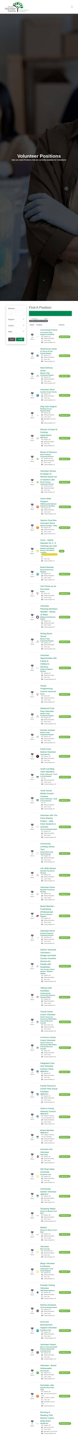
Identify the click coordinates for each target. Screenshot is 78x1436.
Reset (11, 339)
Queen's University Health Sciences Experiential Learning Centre (48, 1349)
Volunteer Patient (48, 1344)
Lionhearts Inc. (45, 754)
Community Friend (48, 330)
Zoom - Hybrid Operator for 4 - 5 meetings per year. (48, 543)
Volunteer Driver (47, 887)
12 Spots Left (64, 777)
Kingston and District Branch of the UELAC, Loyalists (47, 550)
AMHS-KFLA (44, 1071)
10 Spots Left (64, 507)
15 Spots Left (64, 827)
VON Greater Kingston (47, 1290)
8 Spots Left (64, 337)
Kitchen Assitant (47, 730)
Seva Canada (44, 1371)
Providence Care (45, 1174)
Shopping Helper (48, 1209)
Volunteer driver (47, 389)
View (61, 551)
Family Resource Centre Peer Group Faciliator (48, 1089)
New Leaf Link (45, 1249)
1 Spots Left (64, 459)
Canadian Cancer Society (48, 392)
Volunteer (44, 1246)
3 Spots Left (64, 395)
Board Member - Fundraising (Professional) (47, 909)
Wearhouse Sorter (48, 349)
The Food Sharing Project (48, 829)
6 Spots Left (64, 355)
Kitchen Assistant (48, 1305)
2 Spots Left (64, 438)
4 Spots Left (64, 1156)
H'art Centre (44, 1154)
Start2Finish (44, 1423)
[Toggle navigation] (71, 7)
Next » (46, 319)
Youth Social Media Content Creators (47, 793)
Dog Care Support (48, 406)
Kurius (42, 591)
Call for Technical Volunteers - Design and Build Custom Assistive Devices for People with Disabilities (48, 958)
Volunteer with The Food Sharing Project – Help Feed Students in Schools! (48, 821)
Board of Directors (48, 452)
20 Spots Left (64, 1292)
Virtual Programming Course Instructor (48, 689)
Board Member (47, 567)
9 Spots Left (64, 593)
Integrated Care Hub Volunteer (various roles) (47, 1066)
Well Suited (44, 437)
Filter (19, 339)
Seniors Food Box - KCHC (48, 525)
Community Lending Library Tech (47, 846)
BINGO (43, 1227)
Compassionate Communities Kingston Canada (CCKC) (47, 995)
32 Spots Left (64, 1022)
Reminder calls (47, 1385)
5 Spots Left (64, 482)
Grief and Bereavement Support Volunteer (48, 1325)
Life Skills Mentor (48, 868)
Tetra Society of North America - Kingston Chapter (47, 971)
